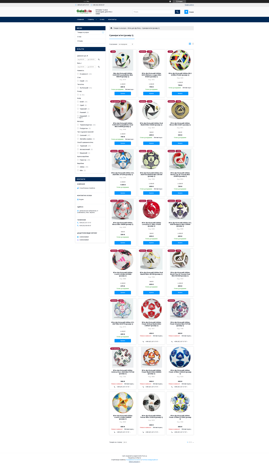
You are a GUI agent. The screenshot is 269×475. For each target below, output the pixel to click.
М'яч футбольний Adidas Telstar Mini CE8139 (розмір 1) (151, 416)
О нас (102, 19)
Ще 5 (80, 117)
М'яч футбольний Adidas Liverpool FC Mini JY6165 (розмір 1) (151, 224)
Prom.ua (144, 456)
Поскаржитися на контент (133, 459)
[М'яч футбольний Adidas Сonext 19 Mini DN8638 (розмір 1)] (122, 402)
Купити (123, 93)
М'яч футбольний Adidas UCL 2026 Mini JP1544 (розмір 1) (122, 173)
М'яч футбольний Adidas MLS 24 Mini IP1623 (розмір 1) (180, 74)
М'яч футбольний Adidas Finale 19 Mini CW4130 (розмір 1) (180, 372)
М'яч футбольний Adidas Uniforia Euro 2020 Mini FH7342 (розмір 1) (122, 372)
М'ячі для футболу (134, 28)
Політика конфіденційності (150, 459)
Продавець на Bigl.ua (134, 458)
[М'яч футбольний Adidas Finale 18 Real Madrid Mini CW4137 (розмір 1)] (151, 309)
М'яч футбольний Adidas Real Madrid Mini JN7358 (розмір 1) (151, 273)
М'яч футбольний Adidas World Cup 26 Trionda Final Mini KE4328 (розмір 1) (180, 274)
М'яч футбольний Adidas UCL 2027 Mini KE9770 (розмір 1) (122, 323)
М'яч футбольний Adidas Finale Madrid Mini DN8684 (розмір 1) (151, 372)
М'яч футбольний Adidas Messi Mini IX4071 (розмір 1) (180, 124)
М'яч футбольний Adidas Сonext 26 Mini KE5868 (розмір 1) (122, 274)
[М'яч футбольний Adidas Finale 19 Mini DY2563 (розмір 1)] (180, 402)
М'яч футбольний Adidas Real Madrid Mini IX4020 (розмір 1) (151, 124)
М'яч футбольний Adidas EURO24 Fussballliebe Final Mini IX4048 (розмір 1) (122, 124)
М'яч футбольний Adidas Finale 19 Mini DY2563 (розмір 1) (180, 417)
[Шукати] (177, 12)
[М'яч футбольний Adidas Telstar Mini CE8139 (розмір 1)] (151, 402)
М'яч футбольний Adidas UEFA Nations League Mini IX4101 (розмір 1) (151, 75)
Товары (91, 19)
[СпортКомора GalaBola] (84, 14)
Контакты (112, 19)
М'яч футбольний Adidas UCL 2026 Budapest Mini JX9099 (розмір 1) (180, 224)
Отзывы (80, 41)
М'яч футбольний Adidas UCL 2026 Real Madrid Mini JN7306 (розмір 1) (151, 174)
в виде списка (193, 44)
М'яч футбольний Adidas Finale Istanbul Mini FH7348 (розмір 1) (180, 324)
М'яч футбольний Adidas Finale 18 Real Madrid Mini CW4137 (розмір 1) (151, 324)
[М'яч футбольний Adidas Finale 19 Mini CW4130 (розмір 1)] (180, 357)
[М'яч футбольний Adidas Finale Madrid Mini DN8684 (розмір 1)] (151, 357)
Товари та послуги (119, 28)
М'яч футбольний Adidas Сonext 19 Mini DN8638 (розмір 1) (122, 417)
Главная (80, 19)
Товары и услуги (83, 32)
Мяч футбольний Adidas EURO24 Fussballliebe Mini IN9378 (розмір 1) (123, 75)
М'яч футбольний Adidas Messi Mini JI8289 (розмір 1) (122, 223)
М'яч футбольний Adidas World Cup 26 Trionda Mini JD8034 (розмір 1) (180, 174)
